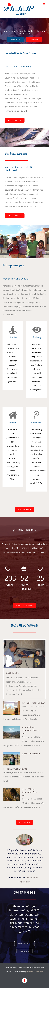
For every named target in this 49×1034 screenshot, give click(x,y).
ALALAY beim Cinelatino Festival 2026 (31, 730)
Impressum (29, 972)
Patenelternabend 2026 (34, 702)
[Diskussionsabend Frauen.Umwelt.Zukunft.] (11, 758)
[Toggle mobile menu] (44, 4)
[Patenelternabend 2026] (11, 708)
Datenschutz (39, 972)
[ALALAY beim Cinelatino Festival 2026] (11, 732)
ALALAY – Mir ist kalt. (12, 673)
